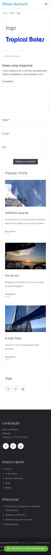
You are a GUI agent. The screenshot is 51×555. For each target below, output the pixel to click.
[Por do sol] (25, 256)
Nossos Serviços (14, 478)
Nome (6, 120)
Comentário (7, 81)
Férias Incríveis (15, 4)
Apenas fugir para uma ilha (19, 519)
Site (4, 147)
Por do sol (12, 275)
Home (9, 469)
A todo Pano (13, 338)
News (8, 487)
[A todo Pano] (25, 318)
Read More (10, 232)
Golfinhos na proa (16, 213)
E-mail (6, 133)
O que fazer (11, 473)
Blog (8, 483)
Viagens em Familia (15, 515)
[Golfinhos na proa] (25, 193)
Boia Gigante (12, 524)
